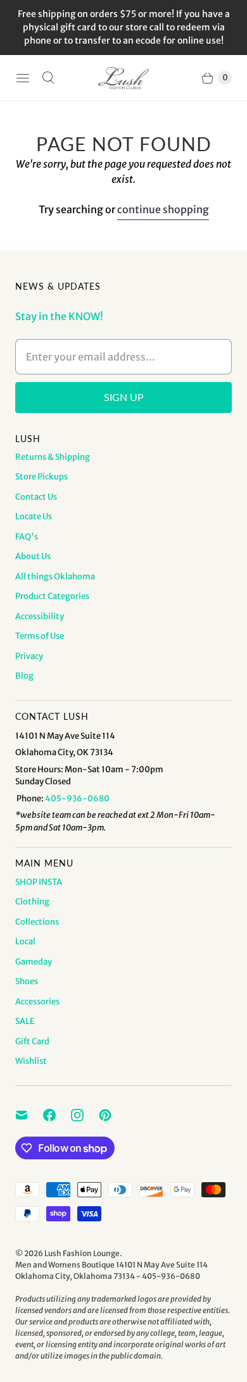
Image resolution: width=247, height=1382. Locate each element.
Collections (37, 921)
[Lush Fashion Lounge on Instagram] (85, 1115)
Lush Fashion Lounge (82, 1253)
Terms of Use (39, 636)
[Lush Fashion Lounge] (123, 78)
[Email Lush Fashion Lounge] (29, 1115)
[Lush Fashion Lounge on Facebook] (57, 1115)
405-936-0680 (77, 798)
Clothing (32, 901)
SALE (25, 1021)
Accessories (37, 1001)
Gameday (33, 961)
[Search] (48, 78)
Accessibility (39, 616)
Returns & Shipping (52, 457)
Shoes (26, 981)
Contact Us (36, 496)
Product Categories (52, 596)
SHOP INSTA (38, 882)
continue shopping (163, 209)
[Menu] (22, 78)
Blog (24, 675)
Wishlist (31, 1061)
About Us (33, 556)
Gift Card (32, 1041)
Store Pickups (41, 476)
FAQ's (26, 536)
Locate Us (33, 516)
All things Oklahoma (55, 576)
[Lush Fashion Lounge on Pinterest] (113, 1115)
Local (25, 941)
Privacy (29, 656)
